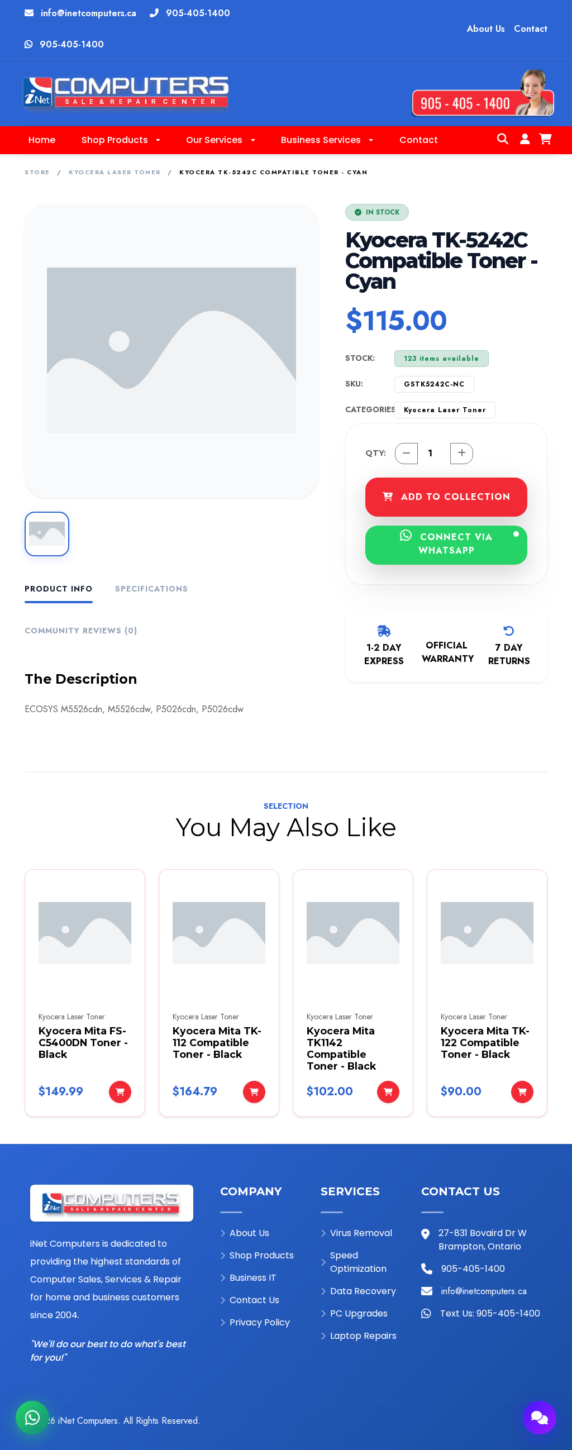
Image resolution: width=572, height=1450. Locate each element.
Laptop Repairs (363, 1335)
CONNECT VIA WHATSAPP (455, 544)
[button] (120, 140)
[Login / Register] (525, 140)
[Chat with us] (539, 1417)
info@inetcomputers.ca (88, 13)
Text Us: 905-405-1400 (490, 1313)
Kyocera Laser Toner (115, 172)
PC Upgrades (359, 1313)
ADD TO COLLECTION (454, 496)
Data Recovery (363, 1291)
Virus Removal (361, 1233)
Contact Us (254, 1300)
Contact (530, 28)
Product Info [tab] (59, 588)
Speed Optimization (358, 1262)
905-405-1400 (198, 13)
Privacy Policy (260, 1322)
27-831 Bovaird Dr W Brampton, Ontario (482, 1240)
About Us (486, 28)
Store (37, 172)
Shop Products (262, 1255)
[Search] (502, 140)
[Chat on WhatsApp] (32, 1417)
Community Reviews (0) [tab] (81, 630)
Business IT (253, 1277)
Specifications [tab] (151, 588)
